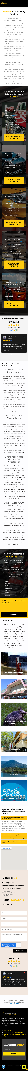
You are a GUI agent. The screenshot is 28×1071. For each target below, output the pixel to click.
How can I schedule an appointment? (13, 835)
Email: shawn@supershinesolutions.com (13, 885)
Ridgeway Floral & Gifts (14, 697)
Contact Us (14, 614)
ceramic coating (16, 115)
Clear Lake (14, 774)
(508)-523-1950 (14, 1004)
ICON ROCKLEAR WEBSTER (14, 304)
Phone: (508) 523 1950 (8, 883)
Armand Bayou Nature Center (14, 722)
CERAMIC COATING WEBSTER (14, 137)
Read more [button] (6, 350)
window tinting (8, 158)
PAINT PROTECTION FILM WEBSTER (14, 223)
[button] (25, 3)
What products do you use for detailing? (14, 838)
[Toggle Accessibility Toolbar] (3, 1067)
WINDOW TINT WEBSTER (14, 180)
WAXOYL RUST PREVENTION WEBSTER (14, 265)
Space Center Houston (14, 798)
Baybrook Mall (14, 750)
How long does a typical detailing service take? (13, 841)
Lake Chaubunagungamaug (14, 671)
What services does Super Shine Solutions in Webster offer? (13, 817)
